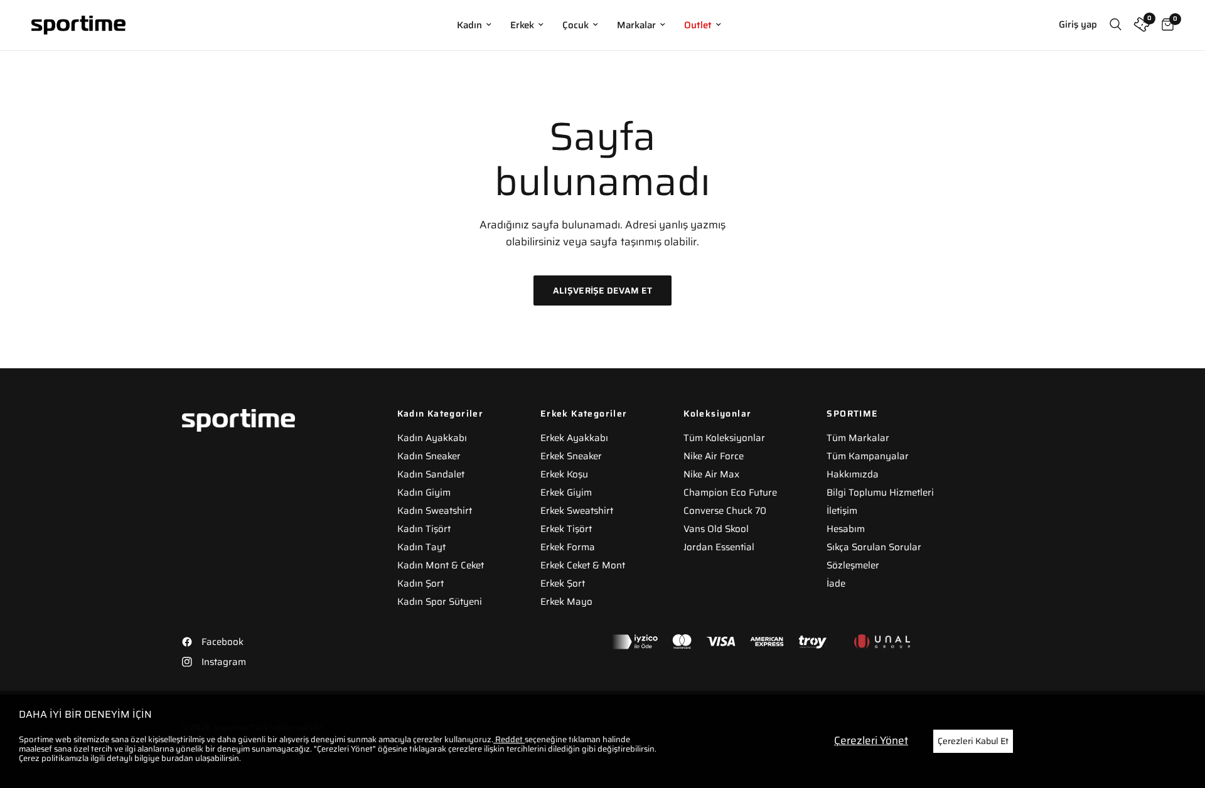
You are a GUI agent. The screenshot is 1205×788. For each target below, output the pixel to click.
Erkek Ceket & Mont (582, 565)
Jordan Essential (718, 547)
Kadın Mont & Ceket (440, 565)
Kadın (469, 25)
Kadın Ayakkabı (432, 437)
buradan (177, 758)
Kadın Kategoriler (440, 413)
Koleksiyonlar (717, 413)
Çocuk (575, 25)
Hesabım (846, 528)
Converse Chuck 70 (724, 510)
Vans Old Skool (716, 528)
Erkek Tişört (566, 528)
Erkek (522, 25)
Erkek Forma (567, 547)
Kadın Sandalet (430, 474)
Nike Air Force (713, 456)
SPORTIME (852, 413)
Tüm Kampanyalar (868, 456)
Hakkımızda (853, 474)
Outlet (698, 25)
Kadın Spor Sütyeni (439, 601)
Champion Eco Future (730, 492)
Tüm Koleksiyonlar (724, 437)
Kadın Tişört (424, 528)
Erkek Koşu (564, 474)
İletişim (842, 510)
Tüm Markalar (858, 437)
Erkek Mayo (566, 601)
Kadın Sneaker (429, 456)
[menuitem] (474, 25)
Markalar (636, 25)
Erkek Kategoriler (584, 413)
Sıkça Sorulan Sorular (874, 547)
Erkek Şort (562, 583)
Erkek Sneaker (571, 456)
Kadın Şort (420, 583)
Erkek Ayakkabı (574, 437)
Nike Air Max (711, 474)
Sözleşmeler (853, 565)
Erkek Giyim (566, 492)
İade (836, 583)
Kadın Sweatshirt (434, 510)
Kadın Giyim (424, 492)
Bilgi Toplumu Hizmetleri (880, 492)
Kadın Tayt (421, 547)
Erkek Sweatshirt (576, 510)
